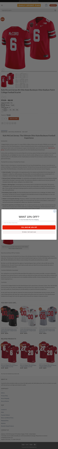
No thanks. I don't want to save (29, 232)
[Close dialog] (55, 211)
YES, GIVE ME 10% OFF (29, 227)
